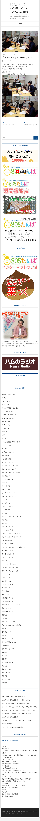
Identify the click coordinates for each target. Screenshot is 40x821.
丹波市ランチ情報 (7, 598)
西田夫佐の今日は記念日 (9, 662)
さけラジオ (5, 520)
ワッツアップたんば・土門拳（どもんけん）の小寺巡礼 (19, 707)
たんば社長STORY (7, 544)
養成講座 (4, 683)
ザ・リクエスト (7, 510)
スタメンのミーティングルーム (11, 537)
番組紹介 (4, 659)
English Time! (6, 401)
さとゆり (4, 523)
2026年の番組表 (7, 724)
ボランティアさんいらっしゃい (10, 54)
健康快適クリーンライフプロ (11, 604)
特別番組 (4, 652)
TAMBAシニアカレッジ (9, 415)
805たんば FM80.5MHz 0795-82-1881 (20, 8)
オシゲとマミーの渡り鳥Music (11, 472)
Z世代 (3, 435)
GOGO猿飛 (5, 404)
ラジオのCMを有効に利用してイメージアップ (16, 779)
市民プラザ (5, 628)
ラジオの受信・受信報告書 (10, 794)
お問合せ (4, 790)
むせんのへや (6, 577)
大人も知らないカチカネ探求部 (11, 625)
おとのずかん (6, 476)
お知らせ (4, 482)
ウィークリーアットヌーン (10, 465)
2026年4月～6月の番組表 (10, 717)
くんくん (4, 499)
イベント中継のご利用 (9, 761)
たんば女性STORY (7, 540)
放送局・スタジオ (7, 638)
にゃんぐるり (6, 560)
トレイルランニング (8, 557)
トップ (4, 746)
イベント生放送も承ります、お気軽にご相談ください (18, 710)
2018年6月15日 (7, 61)
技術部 (4, 635)
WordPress (9, 813)
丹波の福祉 (5, 594)
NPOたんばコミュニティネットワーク (14, 785)
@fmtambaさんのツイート (10, 740)
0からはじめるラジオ (8, 394)
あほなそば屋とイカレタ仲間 (11, 442)
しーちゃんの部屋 (7, 530)
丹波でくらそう (7, 588)
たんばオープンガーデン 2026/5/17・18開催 (16, 720)
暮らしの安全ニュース (9, 642)
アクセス (4, 792)
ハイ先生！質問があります (10, 567)
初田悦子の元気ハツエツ (9, 611)
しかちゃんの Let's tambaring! (11, 533)
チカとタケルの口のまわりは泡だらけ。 (14, 547)
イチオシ (4, 448)
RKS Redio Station (7, 411)
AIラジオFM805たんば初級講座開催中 (14, 696)
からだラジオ (6, 489)
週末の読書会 (6, 672)
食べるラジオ (6, 679)
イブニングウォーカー (9, 452)
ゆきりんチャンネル (8, 581)
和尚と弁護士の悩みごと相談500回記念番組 (15, 703)
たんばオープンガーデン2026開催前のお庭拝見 (17, 713)
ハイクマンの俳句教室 (9, 564)
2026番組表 (5, 766)
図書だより (5, 615)
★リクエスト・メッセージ (10, 787)
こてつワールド (7, 503)
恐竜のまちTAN (6, 632)
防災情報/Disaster (7, 796)
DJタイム (5, 398)
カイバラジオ (6, 486)
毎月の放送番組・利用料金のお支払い (13, 770)
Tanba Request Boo (7, 418)
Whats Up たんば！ (8, 428)
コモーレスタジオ (7, 506)
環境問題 (4, 655)
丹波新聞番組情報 (7, 601)
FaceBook (5, 783)
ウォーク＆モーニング (9, 469)
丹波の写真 (5, 591)
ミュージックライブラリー (10, 574)
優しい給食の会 (7, 608)
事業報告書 (5, 748)
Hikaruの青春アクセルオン (10, 408)
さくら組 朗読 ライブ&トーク (12, 516)
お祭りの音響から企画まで (10, 764)
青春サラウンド (7, 676)
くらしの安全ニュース (9, 496)
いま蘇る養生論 (7, 459)
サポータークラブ (7, 527)
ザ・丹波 (4, 513)
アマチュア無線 (7, 445)
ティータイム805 (7, 550)
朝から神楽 (5, 645)
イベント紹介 (6, 455)
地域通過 (4, 618)
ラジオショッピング (8, 584)
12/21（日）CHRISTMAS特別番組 (12, 727)
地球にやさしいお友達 (9, 621)
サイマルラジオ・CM (8, 777)
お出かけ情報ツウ (7, 479)
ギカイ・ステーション (9, 493)
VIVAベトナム (6, 425)
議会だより (5, 666)
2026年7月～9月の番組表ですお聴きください (16, 700)
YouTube (4, 432)
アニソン (4, 438)
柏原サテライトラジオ (9, 649)
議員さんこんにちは (8, 669)
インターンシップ (7, 462)
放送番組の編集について (9, 768)
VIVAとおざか (6, 421)
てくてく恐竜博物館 (8, 554)
